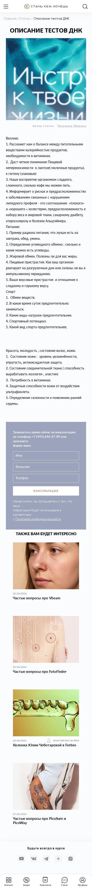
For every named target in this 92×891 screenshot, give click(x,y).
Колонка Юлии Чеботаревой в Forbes (44, 745)
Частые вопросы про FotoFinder (40, 671)
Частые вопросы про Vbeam (36, 598)
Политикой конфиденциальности (38, 519)
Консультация (46, 491)
